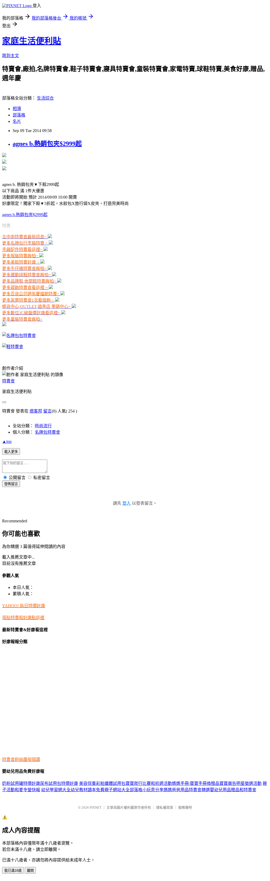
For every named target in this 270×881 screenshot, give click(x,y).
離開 (30, 871)
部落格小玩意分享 (146, 790)
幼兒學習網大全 (56, 790)
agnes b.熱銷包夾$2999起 (47, 143)
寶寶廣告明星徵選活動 (240, 783)
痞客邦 (36, 411)
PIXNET (96, 807)
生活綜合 (45, 98)
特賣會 (8, 381)
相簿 (17, 108)
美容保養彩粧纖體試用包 (102, 783)
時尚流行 (43, 426)
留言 (47, 411)
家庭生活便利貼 (31, 41)
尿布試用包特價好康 (59, 783)
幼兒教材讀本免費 (87, 790)
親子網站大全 (117, 790)
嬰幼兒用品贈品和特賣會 (233, 790)
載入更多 (11, 452)
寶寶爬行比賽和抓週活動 (149, 783)
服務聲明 (185, 807)
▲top (7, 441)
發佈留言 (11, 484)
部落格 (19, 115)
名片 (17, 121)
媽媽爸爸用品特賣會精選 (186, 790)
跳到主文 (10, 55)
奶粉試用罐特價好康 (21, 783)
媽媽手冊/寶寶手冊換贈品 (195, 783)
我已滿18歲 (13, 871)
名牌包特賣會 (47, 432)
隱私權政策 (164, 807)
